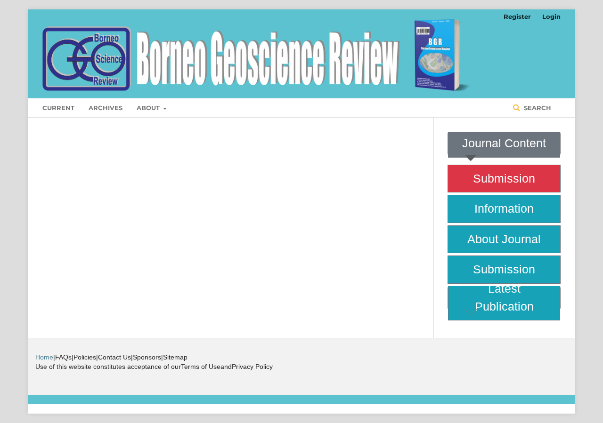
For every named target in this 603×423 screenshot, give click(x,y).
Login (551, 16)
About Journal (504, 239)
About (149, 108)
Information (504, 208)
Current (58, 108)
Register (517, 16)
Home (44, 357)
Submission (504, 178)
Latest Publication (504, 297)
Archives (105, 108)
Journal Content (504, 143)
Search (536, 108)
